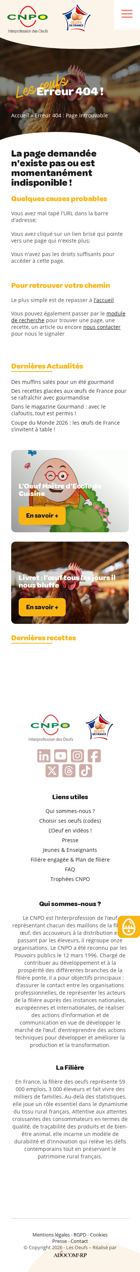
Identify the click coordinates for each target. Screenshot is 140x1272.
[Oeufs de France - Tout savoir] (75, 18)
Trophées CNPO (70, 879)
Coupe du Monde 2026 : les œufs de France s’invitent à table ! (65, 426)
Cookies (99, 1234)
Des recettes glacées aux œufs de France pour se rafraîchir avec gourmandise (69, 394)
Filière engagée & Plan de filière (70, 859)
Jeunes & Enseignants (70, 849)
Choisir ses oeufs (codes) (70, 820)
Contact (79, 1241)
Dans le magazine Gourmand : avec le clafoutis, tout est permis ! (58, 410)
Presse (70, 840)
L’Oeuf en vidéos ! (70, 830)
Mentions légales (51, 1234)
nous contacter (102, 326)
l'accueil (104, 300)
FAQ (70, 869)
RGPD (80, 1234)
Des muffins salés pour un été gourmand (62, 382)
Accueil (20, 115)
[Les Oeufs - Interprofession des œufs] (28, 18)
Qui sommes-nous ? (70, 810)
